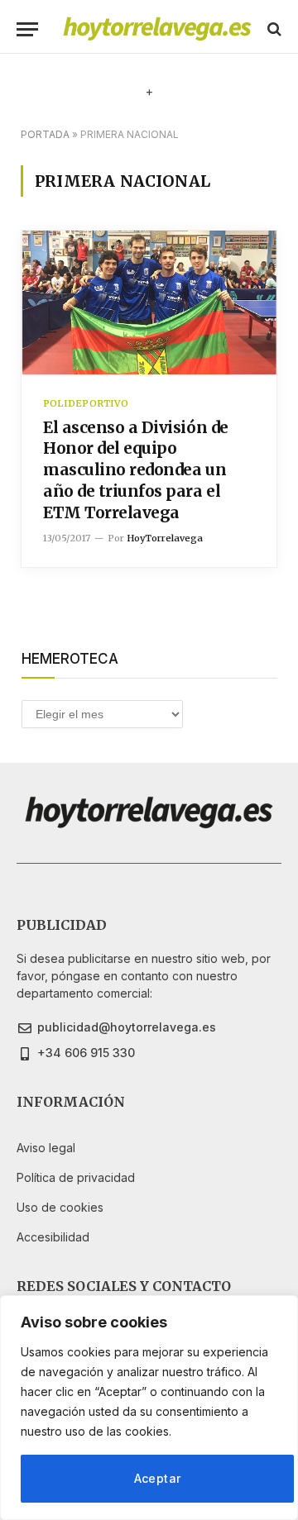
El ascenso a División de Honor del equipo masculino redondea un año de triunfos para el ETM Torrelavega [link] (135, 469)
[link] (157, 29)
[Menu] (27, 29)
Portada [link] (45, 134)
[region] (149, 1407)
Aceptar (157, 1478)
